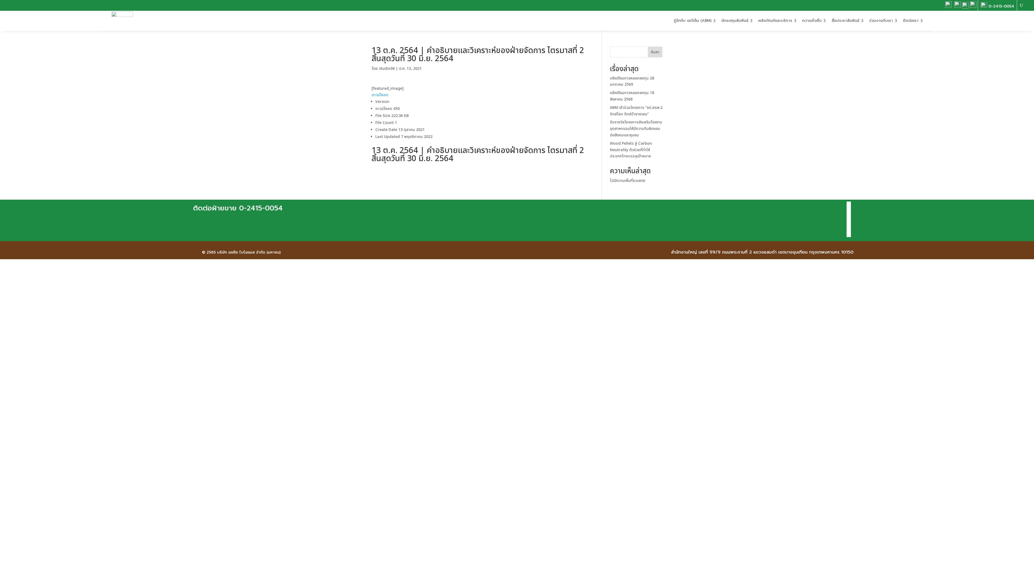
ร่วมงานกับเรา (881, 20)
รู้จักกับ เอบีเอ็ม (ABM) (692, 20)
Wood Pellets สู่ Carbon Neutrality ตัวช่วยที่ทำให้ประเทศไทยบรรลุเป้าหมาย (631, 150)
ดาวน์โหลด (380, 95)
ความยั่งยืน (812, 20)
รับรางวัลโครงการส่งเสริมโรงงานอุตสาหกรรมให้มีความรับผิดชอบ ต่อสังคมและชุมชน (636, 128)
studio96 (387, 68)
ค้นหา (655, 52)
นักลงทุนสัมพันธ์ (734, 20)
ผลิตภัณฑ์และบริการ (775, 20)
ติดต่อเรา (910, 20)
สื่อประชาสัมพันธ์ (845, 20)
